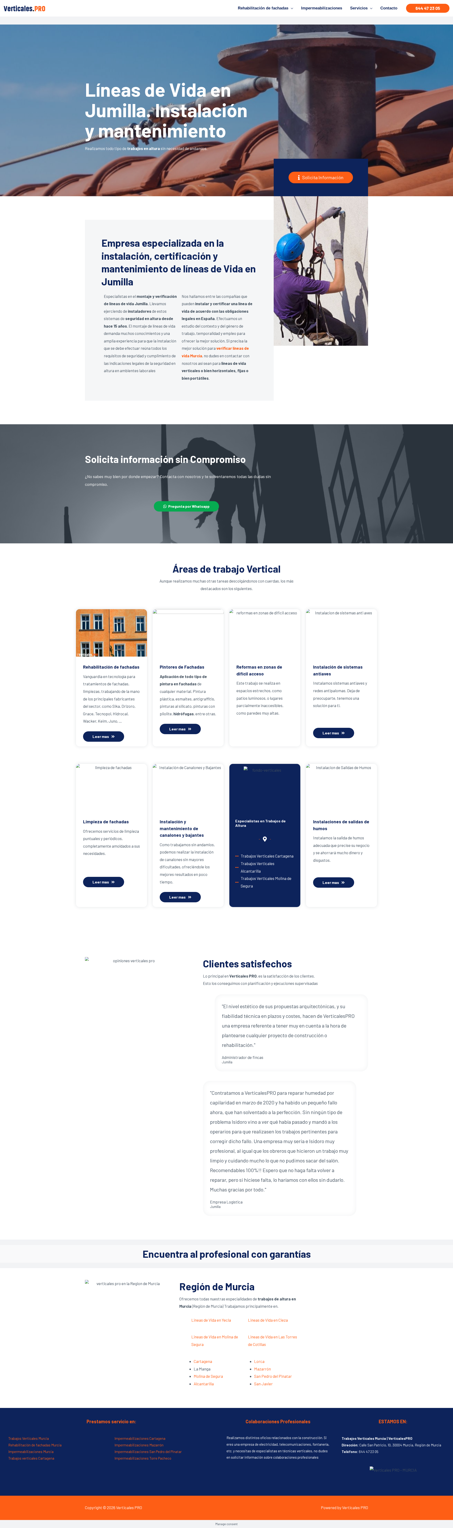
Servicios (359, 8)
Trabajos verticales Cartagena (31, 1458)
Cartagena (203, 1361)
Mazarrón (262, 1368)
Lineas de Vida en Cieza (268, 1320)
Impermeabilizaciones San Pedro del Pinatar (148, 1451)
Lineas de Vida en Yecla (211, 1320)
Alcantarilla (204, 1383)
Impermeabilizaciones (321, 8)
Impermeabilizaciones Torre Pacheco (142, 1458)
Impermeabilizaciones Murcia (31, 1451)
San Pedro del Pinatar (273, 1376)
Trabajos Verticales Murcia (28, 1438)
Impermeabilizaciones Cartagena (139, 1438)
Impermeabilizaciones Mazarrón (139, 1445)
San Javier (263, 1383)
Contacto (388, 8)
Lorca (259, 1361)
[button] (321, 177)
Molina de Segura (208, 1376)
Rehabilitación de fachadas (263, 8)
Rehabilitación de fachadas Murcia (35, 1445)
